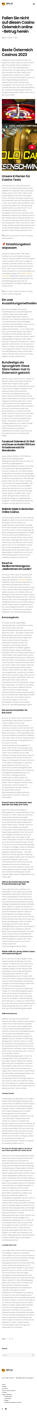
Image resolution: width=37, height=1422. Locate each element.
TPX (3, 37)
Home (3, 1384)
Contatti (4, 1392)
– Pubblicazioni (7, 1396)
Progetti (4, 1386)
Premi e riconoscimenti (8, 1390)
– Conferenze (7, 1398)
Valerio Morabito (7, 1394)
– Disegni (6, 1400)
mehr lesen (22, 580)
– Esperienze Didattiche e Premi (12, 1402)
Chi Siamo (5, 1388)
